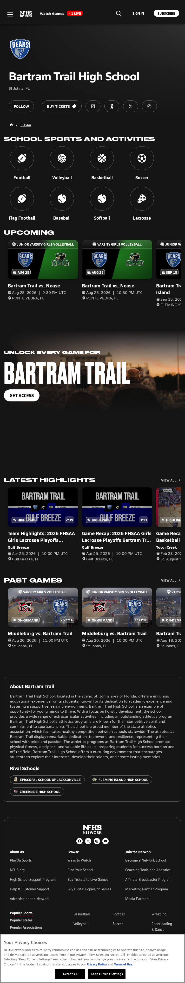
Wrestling (159, 914)
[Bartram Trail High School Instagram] (149, 106)
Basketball (81, 914)
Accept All (70, 974)
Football (118, 914)
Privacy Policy (97, 964)
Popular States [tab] (21, 920)
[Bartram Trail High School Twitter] (130, 106)
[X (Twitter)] (88, 841)
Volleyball (80, 923)
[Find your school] (118, 13)
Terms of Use (123, 964)
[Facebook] (79, 841)
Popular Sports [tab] (21, 912)
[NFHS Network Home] (26, 14)
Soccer (117, 923)
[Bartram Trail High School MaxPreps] (111, 106)
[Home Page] (11, 125)
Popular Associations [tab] (26, 927)
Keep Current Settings (107, 974)
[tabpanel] (124, 926)
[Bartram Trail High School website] (93, 106)
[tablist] (34, 920)
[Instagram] (97, 841)
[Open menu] (10, 14)
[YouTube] (105, 841)
